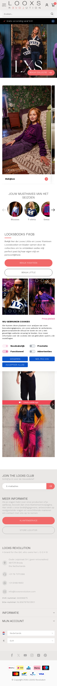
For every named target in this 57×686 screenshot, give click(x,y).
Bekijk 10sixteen (28, 263)
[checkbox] (5, 345)
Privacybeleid (48, 318)
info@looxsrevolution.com (22, 591)
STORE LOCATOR (28, 530)
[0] (53, 5)
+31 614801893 (16, 583)
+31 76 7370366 (17, 574)
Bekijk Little (29, 272)
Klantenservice (28, 520)
